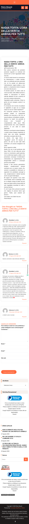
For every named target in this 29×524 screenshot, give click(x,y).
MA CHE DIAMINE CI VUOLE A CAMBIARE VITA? (11, 437)
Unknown (11, 310)
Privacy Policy (4, 494)
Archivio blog (14, 36)
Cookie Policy (11, 494)
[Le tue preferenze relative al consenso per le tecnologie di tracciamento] (27, 270)
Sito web (3, 358)
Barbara (11, 254)
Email (3, 351)
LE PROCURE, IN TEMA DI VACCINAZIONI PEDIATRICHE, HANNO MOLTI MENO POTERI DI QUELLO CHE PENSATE (14, 446)
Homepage (4, 36)
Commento (4, 329)
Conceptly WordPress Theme (17, 507)
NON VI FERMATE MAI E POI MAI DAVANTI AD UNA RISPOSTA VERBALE (14, 430)
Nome (3, 343)
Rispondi (24, 243)
